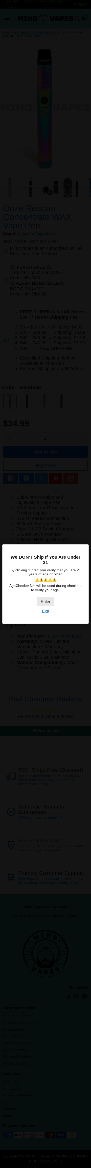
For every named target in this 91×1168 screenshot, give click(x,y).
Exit (45, 611)
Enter (45, 601)
